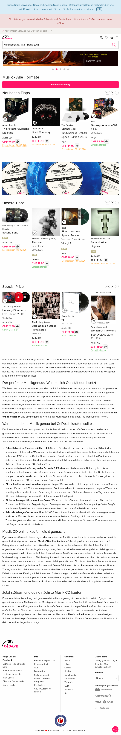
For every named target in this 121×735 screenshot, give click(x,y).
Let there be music (12, 674)
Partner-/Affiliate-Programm (42, 680)
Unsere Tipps (13, 203)
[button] (53, 69)
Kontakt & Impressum (44, 660)
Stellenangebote (42, 675)
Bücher (68, 671)
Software (68, 689)
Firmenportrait (41, 664)
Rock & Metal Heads (12, 670)
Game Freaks (9, 685)
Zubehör (68, 682)
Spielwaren (69, 678)
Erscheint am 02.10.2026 (14, 145)
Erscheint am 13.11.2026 (43, 144)
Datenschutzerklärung (81, 5)
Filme (67, 664)
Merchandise (70, 675)
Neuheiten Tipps (16, 93)
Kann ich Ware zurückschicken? (103, 665)
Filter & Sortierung (60, 84)
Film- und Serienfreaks (13, 681)
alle (107, 92)
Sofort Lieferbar (98, 145)
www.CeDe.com (92, 19)
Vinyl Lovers (8, 677)
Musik (67, 660)
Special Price (13, 286)
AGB (36, 667)
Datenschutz (40, 671)
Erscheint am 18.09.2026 (14, 250)
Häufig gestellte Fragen (106, 660)
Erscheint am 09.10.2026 (103, 263)
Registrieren (40, 685)
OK (99, 9)
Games (67, 667)
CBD (66, 686)
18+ (66, 693)
